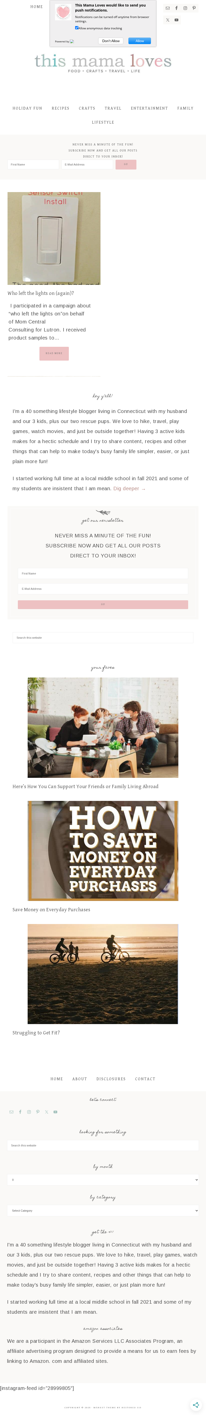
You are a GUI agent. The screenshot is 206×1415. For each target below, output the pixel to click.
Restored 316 (131, 1407)
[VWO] (75, 41)
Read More (54, 353)
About (79, 1079)
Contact (145, 1079)
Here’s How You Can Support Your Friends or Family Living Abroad (86, 787)
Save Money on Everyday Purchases (51, 910)
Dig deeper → (129, 488)
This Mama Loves (103, 62)
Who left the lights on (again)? (41, 293)
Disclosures (111, 1079)
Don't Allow (111, 41)
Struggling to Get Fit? (36, 1033)
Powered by (62, 41)
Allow (140, 41)
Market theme (104, 1407)
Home (56, 1079)
